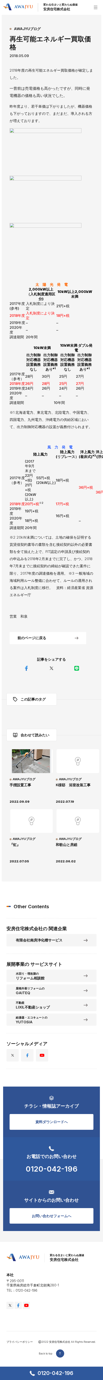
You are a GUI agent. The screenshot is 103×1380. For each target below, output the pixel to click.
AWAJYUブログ (27, 29)
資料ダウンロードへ (51, 1122)
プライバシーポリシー (19, 1341)
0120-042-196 (55, 1373)
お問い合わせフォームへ (51, 1216)
